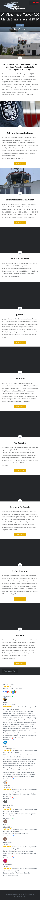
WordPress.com (21, 896)
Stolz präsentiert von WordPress (15, 894)
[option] (20, 22)
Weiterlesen (20, 163)
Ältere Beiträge (10, 671)
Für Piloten (20, 28)
